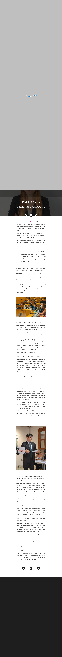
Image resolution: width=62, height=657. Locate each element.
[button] (31, 102)
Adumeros (32, 221)
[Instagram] (31, 215)
